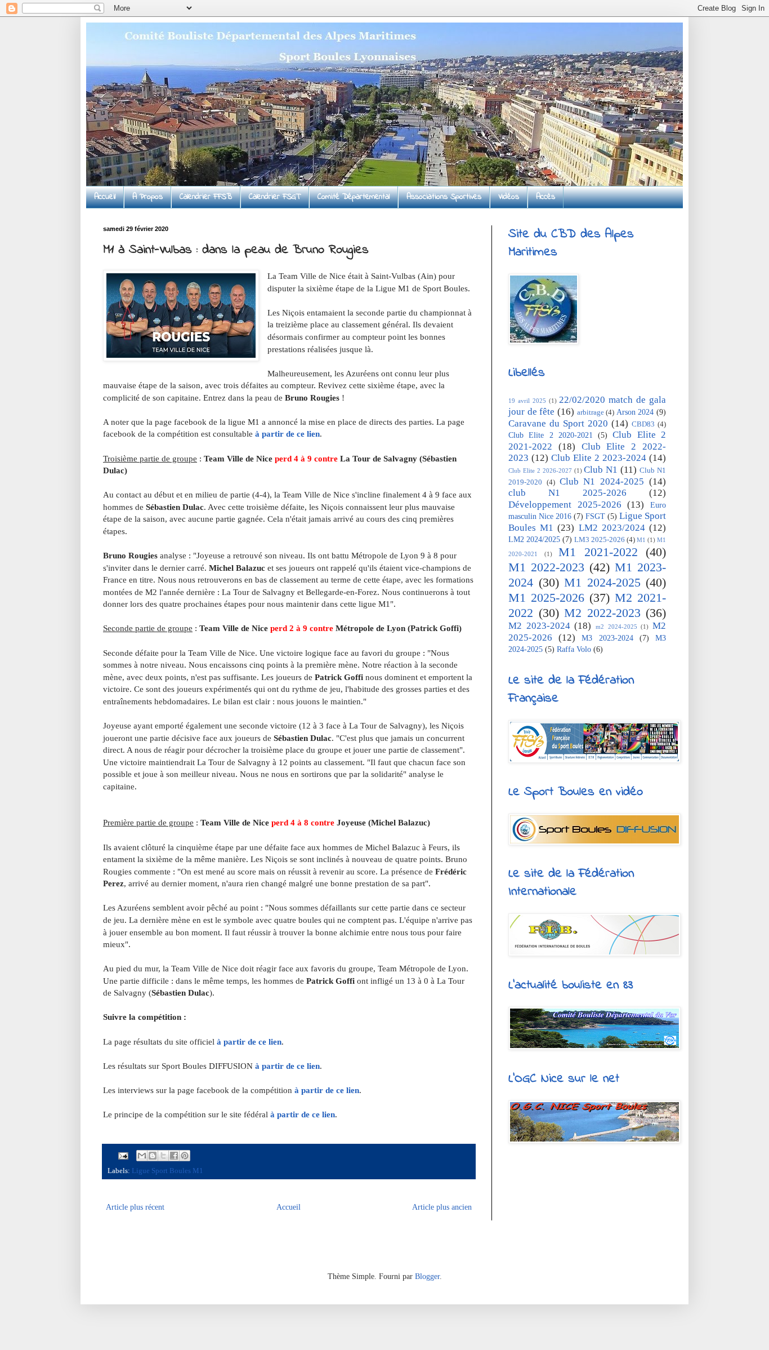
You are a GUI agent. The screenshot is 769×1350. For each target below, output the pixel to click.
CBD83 (643, 424)
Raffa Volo (574, 649)
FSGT (595, 516)
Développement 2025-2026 (565, 504)
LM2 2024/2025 (534, 539)
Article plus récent (135, 1207)
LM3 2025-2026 (599, 540)
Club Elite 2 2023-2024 (598, 457)
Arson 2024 (635, 412)
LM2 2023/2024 (612, 527)
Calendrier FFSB (206, 197)
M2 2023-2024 (539, 625)
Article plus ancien (442, 1207)
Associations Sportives (443, 197)
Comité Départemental (354, 197)
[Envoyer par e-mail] (141, 1155)
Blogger (427, 1276)
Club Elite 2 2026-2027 (540, 470)
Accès (545, 197)
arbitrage (590, 412)
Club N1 (601, 469)
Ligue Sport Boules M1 (167, 1171)
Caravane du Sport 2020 (558, 423)
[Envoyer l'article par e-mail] (122, 1155)
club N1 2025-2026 (567, 492)
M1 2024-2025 (602, 582)
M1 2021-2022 (598, 552)
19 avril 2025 (527, 400)
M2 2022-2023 (602, 613)
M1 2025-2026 (546, 597)
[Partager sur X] (163, 1155)
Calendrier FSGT (275, 197)
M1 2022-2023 (546, 567)
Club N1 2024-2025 (602, 481)
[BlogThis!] (152, 1155)
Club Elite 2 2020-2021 (550, 435)
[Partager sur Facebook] (174, 1155)
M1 (641, 539)
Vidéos (508, 197)
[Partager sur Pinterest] (184, 1155)
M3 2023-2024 (607, 638)
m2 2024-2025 (616, 626)
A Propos (147, 197)
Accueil (104, 197)
